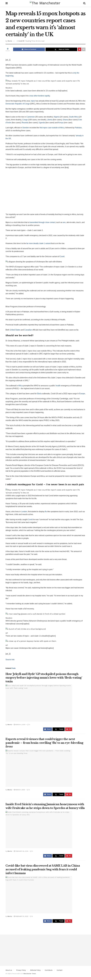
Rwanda (25, 122)
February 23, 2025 (21, 916)
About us (9, 970)
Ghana (65, 120)
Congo (25, 120)
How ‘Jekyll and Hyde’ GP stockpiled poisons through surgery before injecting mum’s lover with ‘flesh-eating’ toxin (44, 677)
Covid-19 (21, 41)
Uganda (42, 122)
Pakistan (78, 128)
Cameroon (30, 117)
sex (64, 222)
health (58, 386)
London (24, 511)
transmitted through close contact (42, 222)
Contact (59, 970)
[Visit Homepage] (45, 3)
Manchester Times (30, 973)
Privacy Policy (21, 970)
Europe (82, 393)
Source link (10, 660)
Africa (20, 386)
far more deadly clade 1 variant (38, 243)
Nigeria (56, 117)
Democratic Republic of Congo (18, 104)
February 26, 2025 (21, 851)
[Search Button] (84, 3)
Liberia (49, 120)
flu (46, 511)
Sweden (25, 128)
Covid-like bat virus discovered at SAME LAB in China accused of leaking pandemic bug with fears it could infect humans (43, 869)
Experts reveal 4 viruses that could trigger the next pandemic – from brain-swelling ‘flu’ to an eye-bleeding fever (44, 742)
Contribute (48, 970)
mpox (33, 101)
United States (15, 330)
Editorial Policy (35, 970)
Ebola (39, 393)
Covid (62, 256)
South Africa (74, 117)
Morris (10, 41)
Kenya (60, 122)
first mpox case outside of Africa (52, 128)
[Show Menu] (7, 3)
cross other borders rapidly (39, 96)
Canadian (28, 330)
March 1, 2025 (20, 790)
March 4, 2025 (20, 724)
